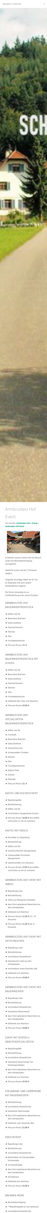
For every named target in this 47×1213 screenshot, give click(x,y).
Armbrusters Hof (23, 523)
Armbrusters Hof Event (14, 526)
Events (34, 523)
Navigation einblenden (12, 4)
